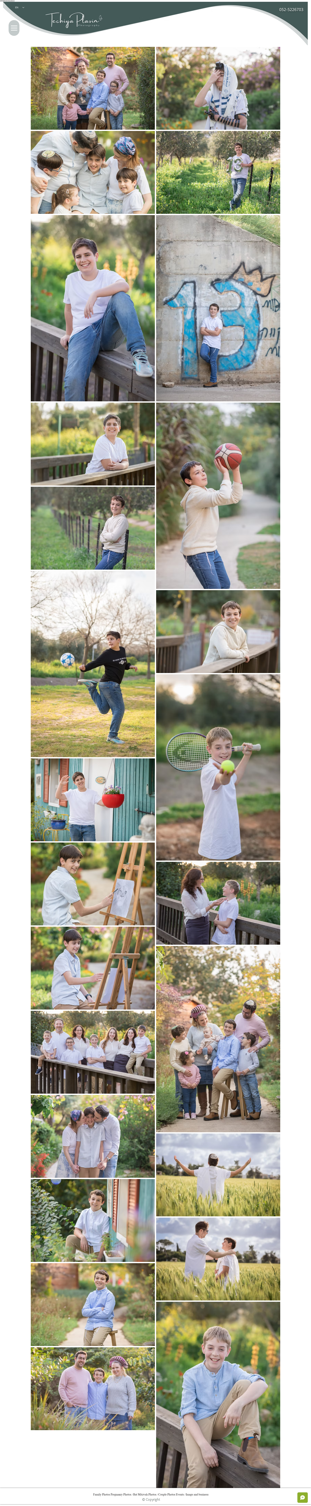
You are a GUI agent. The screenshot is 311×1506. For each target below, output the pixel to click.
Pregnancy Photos (121, 1494)
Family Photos (101, 1494)
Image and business (197, 1494)
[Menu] (14, 28)
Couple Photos (166, 1494)
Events (180, 1494)
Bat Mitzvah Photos (144, 1494)
